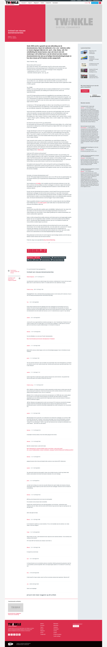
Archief (41, 629)
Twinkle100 (48, 2)
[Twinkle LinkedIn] (100, 3)
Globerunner (40, 149)
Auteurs (42, 623)
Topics (29, 2)
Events (42, 2)
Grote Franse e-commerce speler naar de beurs (14, 271)
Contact (84, 0)
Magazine (36, 2)
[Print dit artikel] (45, 251)
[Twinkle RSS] (19, 635)
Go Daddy (38, 183)
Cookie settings (57, 636)
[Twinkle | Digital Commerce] (12, 3)
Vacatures (89, 0)
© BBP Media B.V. (96, 0)
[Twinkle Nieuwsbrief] (94, 3)
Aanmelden (76, 626)
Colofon (55, 630)
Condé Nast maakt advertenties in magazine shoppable (12, 279)
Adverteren (79, 0)
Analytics (10, 36)
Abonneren (73, 0)
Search (14, 36)
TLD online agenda (42, 202)
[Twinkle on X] (9, 635)
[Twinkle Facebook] (12, 635)
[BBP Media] (12, 644)
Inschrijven (85, 91)
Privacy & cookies (57, 634)
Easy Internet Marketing (49, 240)
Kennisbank (55, 2)
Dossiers (23, 2)
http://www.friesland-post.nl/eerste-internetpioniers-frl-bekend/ (41, 338)
